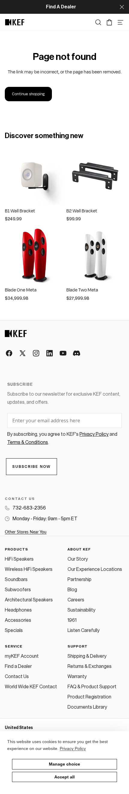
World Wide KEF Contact (31, 686)
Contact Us (17, 676)
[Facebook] (9, 353)
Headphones (18, 610)
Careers (76, 600)
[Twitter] (23, 353)
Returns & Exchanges (90, 666)
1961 (72, 620)
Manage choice (64, 764)
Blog (72, 589)
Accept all (64, 777)
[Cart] (109, 22)
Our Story (78, 559)
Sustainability (81, 610)
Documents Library (87, 707)
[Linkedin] (50, 353)
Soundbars (16, 579)
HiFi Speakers (19, 559)
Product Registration (89, 697)
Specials (14, 630)
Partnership (80, 579)
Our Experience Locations (95, 569)
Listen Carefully (84, 630)
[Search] (98, 22)
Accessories (18, 620)
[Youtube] (63, 353)
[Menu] (120, 22)
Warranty (77, 676)
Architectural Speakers (29, 600)
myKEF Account (22, 656)
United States (19, 728)
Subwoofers (18, 589)
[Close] (121, 6)
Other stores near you (25, 532)
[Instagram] (36, 353)
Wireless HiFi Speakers (28, 569)
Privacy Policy (73, 748)
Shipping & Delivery (87, 656)
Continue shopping (28, 94)
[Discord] (77, 353)
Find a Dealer (18, 666)
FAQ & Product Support (92, 686)
